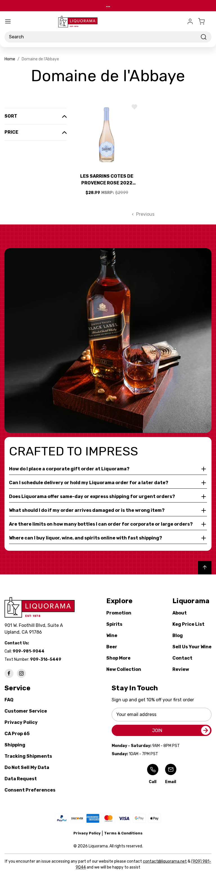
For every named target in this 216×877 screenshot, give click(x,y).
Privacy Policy (21, 722)
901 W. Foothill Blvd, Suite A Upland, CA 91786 (34, 629)
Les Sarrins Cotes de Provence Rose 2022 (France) (106, 179)
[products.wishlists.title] (134, 106)
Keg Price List (188, 624)
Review (180, 669)
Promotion (118, 613)
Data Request (20, 778)
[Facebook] (9, 673)
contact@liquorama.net (165, 861)
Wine (111, 635)
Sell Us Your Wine (192, 646)
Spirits (114, 624)
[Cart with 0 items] (205, 21)
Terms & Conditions (123, 833)
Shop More (118, 658)
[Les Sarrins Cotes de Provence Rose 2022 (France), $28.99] (106, 134)
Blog (177, 635)
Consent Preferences (29, 790)
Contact (182, 658)
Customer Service (25, 711)
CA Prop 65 (17, 733)
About (179, 613)
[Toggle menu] (7, 21)
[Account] (190, 21)
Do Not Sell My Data (26, 767)
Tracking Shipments (28, 756)
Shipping (14, 745)
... (108, 5)
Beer (111, 646)
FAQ (9, 699)
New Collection (123, 669)
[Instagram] (21, 673)
